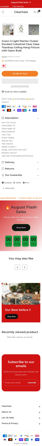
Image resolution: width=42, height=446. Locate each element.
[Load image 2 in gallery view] (21, 30)
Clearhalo (24, 443)
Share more (9, 188)
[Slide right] (39, 29)
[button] (20, 81)
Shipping (4, 56)
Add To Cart (21, 74)
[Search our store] (35, 12)
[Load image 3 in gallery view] (34, 30)
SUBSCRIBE (32, 383)
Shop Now (21, 227)
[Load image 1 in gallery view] (8, 30)
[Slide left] (2, 29)
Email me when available (16, 91)
